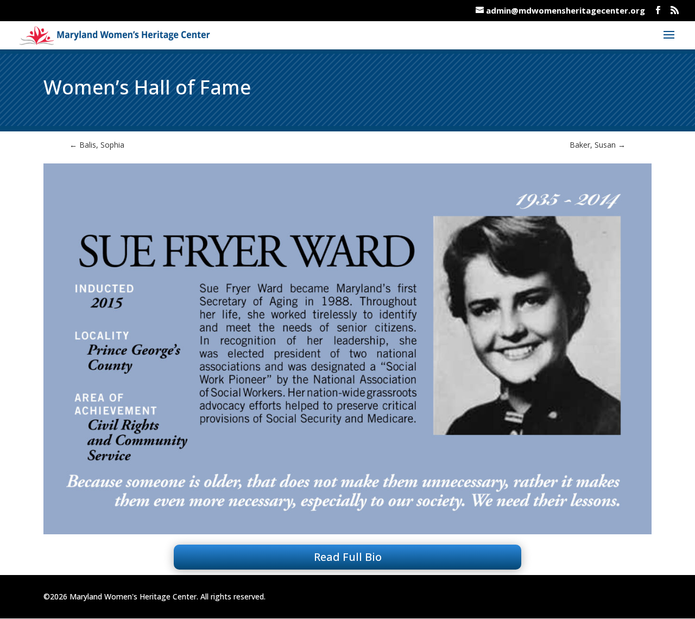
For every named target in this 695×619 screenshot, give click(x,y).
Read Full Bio (348, 556)
